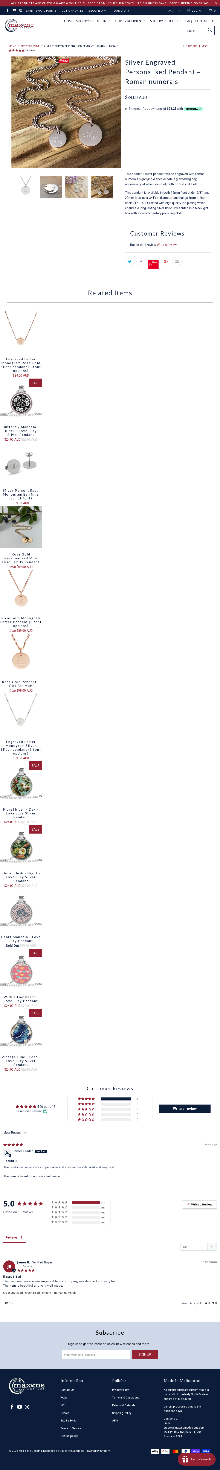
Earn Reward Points (41, 10)
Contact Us (205, 21)
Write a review (167, 245)
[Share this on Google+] (165, 261)
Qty (127, 140)
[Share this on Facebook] (141, 261)
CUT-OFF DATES (72, 10)
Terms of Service (71, 1428)
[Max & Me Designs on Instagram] (21, 10)
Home (68, 21)
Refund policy (69, 1436)
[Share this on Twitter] (129, 261)
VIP (62, 1405)
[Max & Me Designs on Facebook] (7, 10)
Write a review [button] (185, 1109)
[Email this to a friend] (177, 261)
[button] (16, 50)
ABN (115, 1420)
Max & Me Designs (30, 1450)
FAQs (64, 1397)
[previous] (15, 113)
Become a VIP (98, 10)
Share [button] (12, 1303)
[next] (115, 113)
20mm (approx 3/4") (176, 127)
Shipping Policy (121, 1413)
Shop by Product (164, 21)
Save (155, 262)
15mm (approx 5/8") (141, 127)
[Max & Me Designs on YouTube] (14, 10)
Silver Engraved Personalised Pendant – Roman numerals (39, 1293)
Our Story (121, 10)
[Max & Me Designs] (19, 25)
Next (205, 46)
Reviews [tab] (11, 1237)
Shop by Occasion (91, 21)
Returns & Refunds (123, 1405)
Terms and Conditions (125, 1397)
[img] (13, 1145)
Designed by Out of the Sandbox (63, 1450)
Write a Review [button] (201, 1204)
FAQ (189, 21)
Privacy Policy (120, 1389)
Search (65, 1413)
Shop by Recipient (129, 21)
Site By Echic (68, 1420)
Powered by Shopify (97, 1450)
